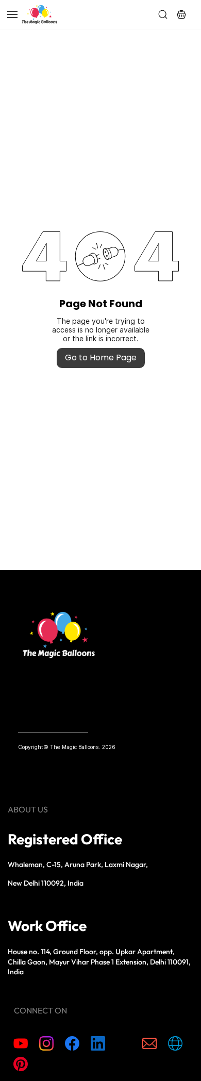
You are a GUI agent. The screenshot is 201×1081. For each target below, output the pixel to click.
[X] (123, 1043)
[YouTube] (20, 1043)
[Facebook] (72, 1043)
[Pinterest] (20, 1064)
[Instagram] (46, 1043)
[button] (181, 14)
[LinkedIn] (98, 1043)
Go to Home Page (101, 357)
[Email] (149, 1043)
